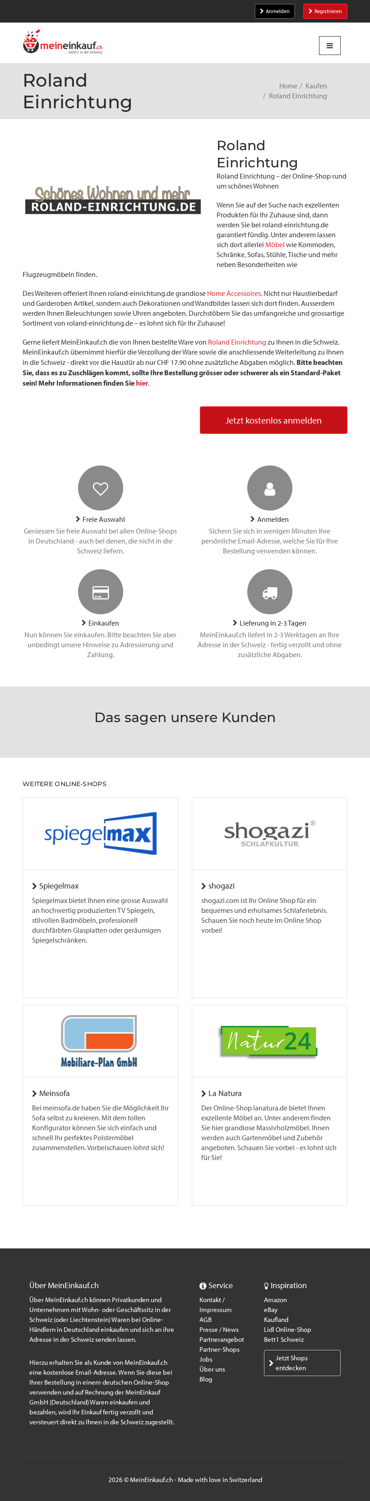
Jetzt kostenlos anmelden (274, 420)
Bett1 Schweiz (284, 1339)
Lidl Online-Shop (287, 1330)
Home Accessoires (234, 293)
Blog (205, 1379)
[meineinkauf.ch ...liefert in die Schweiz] (63, 42)
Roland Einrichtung (237, 342)
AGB (205, 1320)
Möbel (275, 244)
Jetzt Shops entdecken (292, 1363)
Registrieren (328, 11)
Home (288, 86)
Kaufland (276, 1320)
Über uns (212, 1369)
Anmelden (278, 11)
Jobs (206, 1359)
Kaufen (316, 86)
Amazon (275, 1300)
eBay (271, 1310)
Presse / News (219, 1330)
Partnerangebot (221, 1339)
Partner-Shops (219, 1349)
